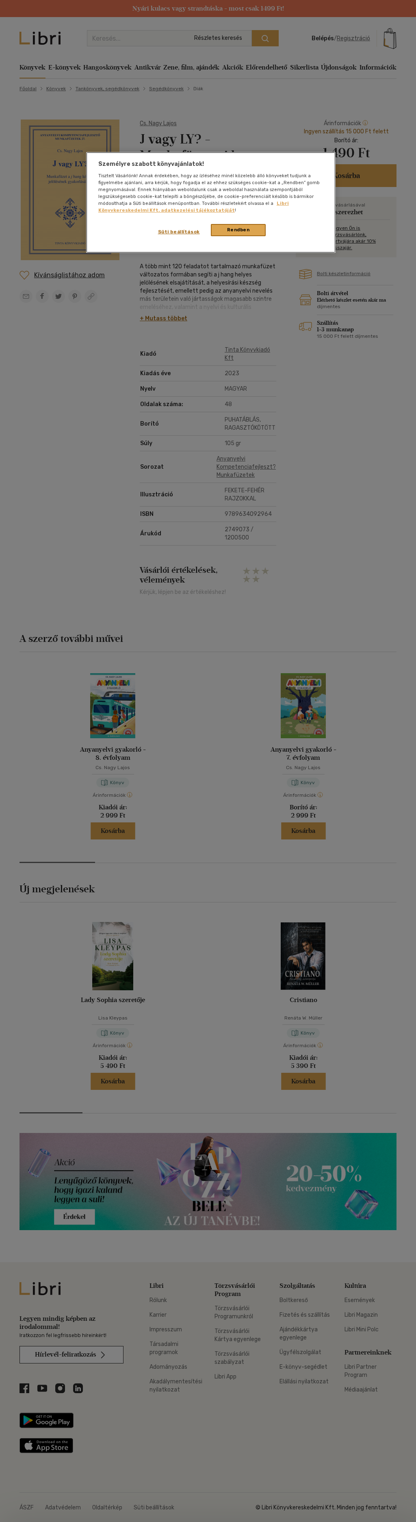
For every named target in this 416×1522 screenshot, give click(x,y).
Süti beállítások (179, 232)
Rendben (238, 230)
